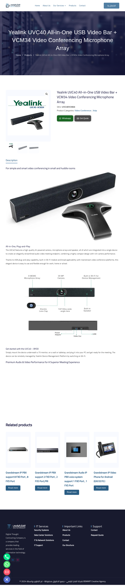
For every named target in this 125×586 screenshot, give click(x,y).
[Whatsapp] (7, 564)
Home (37, 5)
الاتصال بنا (111, 5)
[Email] (7, 572)
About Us (46, 5)
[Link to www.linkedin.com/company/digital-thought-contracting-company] (13, 560)
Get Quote (84, 118)
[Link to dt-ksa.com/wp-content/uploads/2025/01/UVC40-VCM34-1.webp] (28, 116)
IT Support (38, 545)
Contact (82, 5)
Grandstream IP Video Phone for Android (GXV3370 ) (105, 476)
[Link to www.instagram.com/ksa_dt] (18, 560)
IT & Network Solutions (44, 540)
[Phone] (7, 556)
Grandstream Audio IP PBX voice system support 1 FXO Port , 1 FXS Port (75, 479)
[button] (46, 94)
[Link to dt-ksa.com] (13, 5)
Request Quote (97, 535)
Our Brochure (68, 545)
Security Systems (41, 530)
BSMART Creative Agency (94, 581)
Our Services (58, 5)
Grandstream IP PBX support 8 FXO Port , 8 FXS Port (17, 476)
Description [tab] (11, 160)
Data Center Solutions (43, 535)
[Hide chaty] (7, 579)
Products (72, 5)
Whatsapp (66, 118)
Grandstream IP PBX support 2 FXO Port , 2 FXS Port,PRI (46, 476)
